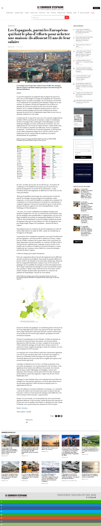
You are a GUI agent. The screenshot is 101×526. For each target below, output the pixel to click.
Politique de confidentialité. (59, 281)
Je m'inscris (66, 275)
